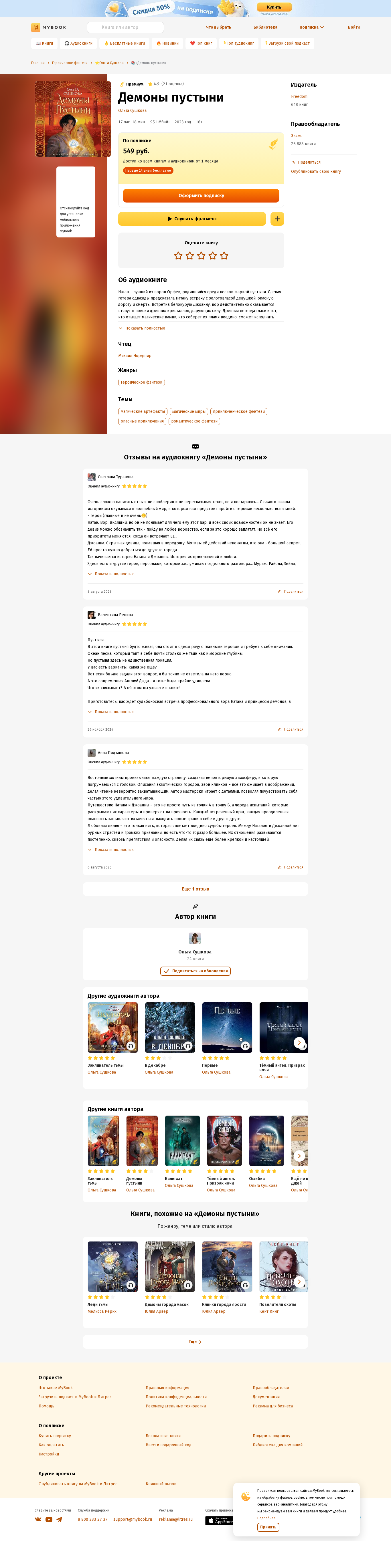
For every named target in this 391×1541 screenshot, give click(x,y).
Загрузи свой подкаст (289, 43)
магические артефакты (143, 411)
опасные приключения (142, 421)
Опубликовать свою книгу (316, 171)
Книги (47, 43)
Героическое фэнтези (141, 382)
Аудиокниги (81, 43)
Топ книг (204, 43)
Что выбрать (218, 27)
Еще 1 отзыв (195, 889)
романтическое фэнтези (194, 421)
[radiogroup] (201, 256)
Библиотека (265, 27)
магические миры (189, 411)
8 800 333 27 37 (93, 1519)
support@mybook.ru (132, 1519)
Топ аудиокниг (240, 43)
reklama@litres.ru (176, 1519)
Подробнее (266, 1518)
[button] (299, 1156)
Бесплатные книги (127, 43)
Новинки (170, 43)
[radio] (178, 255)
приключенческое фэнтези (239, 411)
